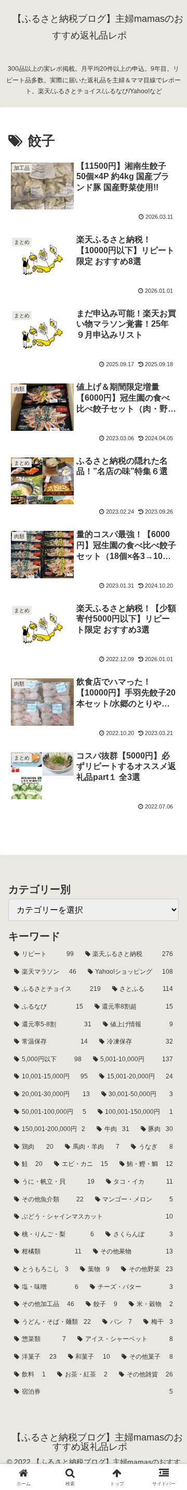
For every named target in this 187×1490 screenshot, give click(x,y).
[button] (167, 1318)
